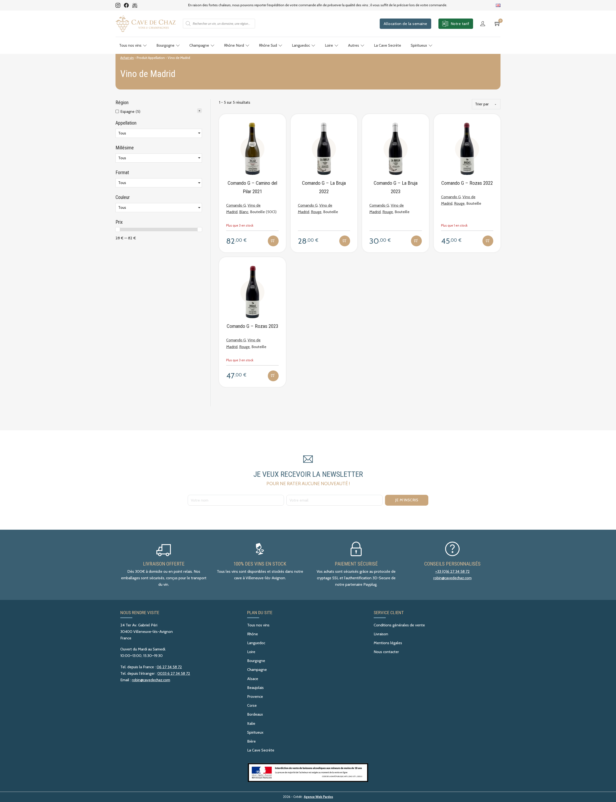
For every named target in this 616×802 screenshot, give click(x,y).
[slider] (117, 229)
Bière (251, 741)
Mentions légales (388, 643)
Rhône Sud (268, 45)
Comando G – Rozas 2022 (467, 183)
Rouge (316, 212)
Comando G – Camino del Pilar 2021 (252, 187)
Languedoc (301, 45)
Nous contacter (386, 651)
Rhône (252, 634)
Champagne (199, 45)
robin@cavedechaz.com (452, 578)
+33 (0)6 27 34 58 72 (452, 571)
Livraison (381, 634)
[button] (273, 241)
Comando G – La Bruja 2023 (395, 187)
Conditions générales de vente (399, 625)
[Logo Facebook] (126, 5)
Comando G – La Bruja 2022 (324, 187)
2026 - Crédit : (308, 797)
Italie (251, 723)
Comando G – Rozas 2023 (252, 326)
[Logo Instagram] (118, 5)
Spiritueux (419, 45)
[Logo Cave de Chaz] (146, 23)
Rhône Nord (234, 45)
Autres (353, 45)
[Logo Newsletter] (134, 5)
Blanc (243, 212)
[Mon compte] (484, 23)
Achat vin (127, 58)
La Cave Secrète (387, 45)
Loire (329, 45)
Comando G (236, 205)
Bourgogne (165, 45)
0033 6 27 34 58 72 (173, 673)
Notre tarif (460, 23)
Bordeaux (255, 714)
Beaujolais (255, 687)
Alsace (252, 678)
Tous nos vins (130, 45)
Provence (255, 696)
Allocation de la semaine (405, 23)
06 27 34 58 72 (169, 667)
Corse (252, 705)
